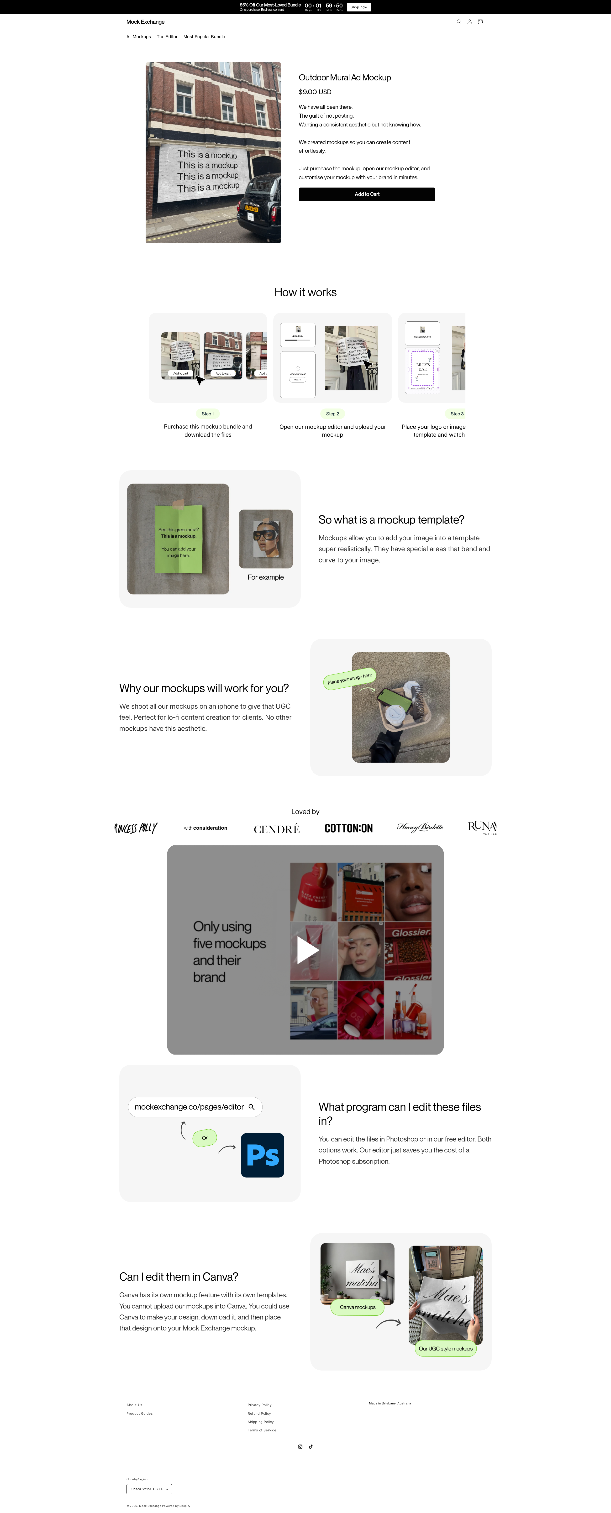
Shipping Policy (261, 1422)
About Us (134, 1405)
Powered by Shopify (176, 1506)
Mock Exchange (150, 1506)
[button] (459, 21)
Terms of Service (262, 1430)
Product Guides (139, 1413)
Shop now (359, 7)
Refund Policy (259, 1413)
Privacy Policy (260, 1405)
